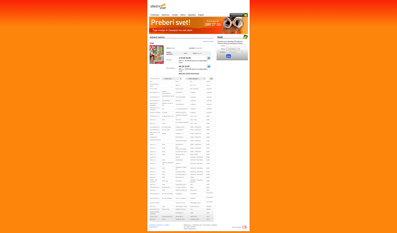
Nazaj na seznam (208, 41)
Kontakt (167, 225)
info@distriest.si (191, 228)
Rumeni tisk (198, 48)
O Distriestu (152, 225)
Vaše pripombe (153, 227)
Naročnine (160, 225)
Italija (173, 48)
